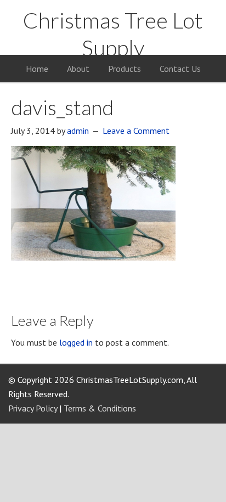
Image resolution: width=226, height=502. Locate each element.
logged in (76, 342)
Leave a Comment (136, 130)
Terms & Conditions (100, 408)
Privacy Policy (32, 408)
